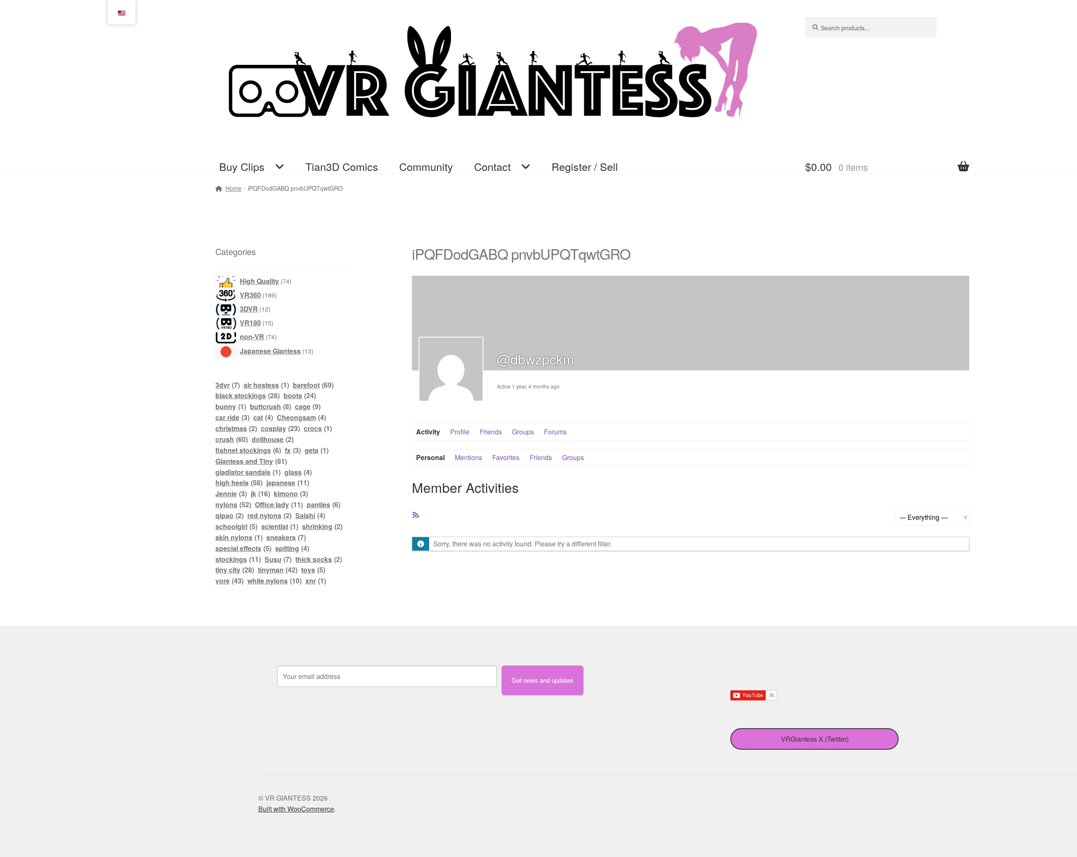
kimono (291, 493)
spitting (292, 548)
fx (293, 450)
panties (323, 504)
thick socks (318, 559)
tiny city (234, 570)
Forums (555, 431)
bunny (230, 406)
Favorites (506, 457)
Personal (430, 457)
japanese (287, 482)
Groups (523, 431)
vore (229, 581)
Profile (460, 431)
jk (260, 493)
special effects (243, 548)
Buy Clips (242, 166)
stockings (238, 559)
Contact (492, 166)
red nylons (269, 515)
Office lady (279, 504)
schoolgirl (236, 526)
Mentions (468, 457)
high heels (239, 482)
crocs (318, 428)
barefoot (313, 385)
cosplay (280, 428)
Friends (491, 431)
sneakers (286, 537)
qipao (229, 515)
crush (231, 439)
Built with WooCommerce (296, 809)
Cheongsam (301, 417)
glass (298, 472)
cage (308, 406)
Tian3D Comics (341, 166)
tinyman (277, 570)
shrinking (322, 526)
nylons (233, 504)
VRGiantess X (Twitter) (815, 739)
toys (313, 570)
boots (300, 395)
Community (426, 166)
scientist (279, 526)
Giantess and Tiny (251, 461)
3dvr (227, 385)
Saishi (310, 515)
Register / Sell (585, 166)
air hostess (266, 385)
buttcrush (270, 406)
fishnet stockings (248, 450)
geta (317, 450)
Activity (428, 431)
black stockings (247, 395)
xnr (315, 581)
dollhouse (273, 439)
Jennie (231, 493)
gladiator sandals (248, 472)
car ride (232, 417)
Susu (278, 559)
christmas (236, 428)
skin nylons (239, 537)
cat (263, 417)
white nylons (274, 581)
